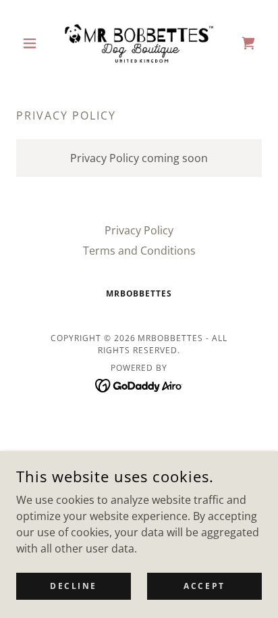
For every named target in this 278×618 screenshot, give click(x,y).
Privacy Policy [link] (139, 230)
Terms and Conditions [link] (139, 250)
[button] (34, 43)
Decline (73, 586)
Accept (204, 586)
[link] (139, 43)
